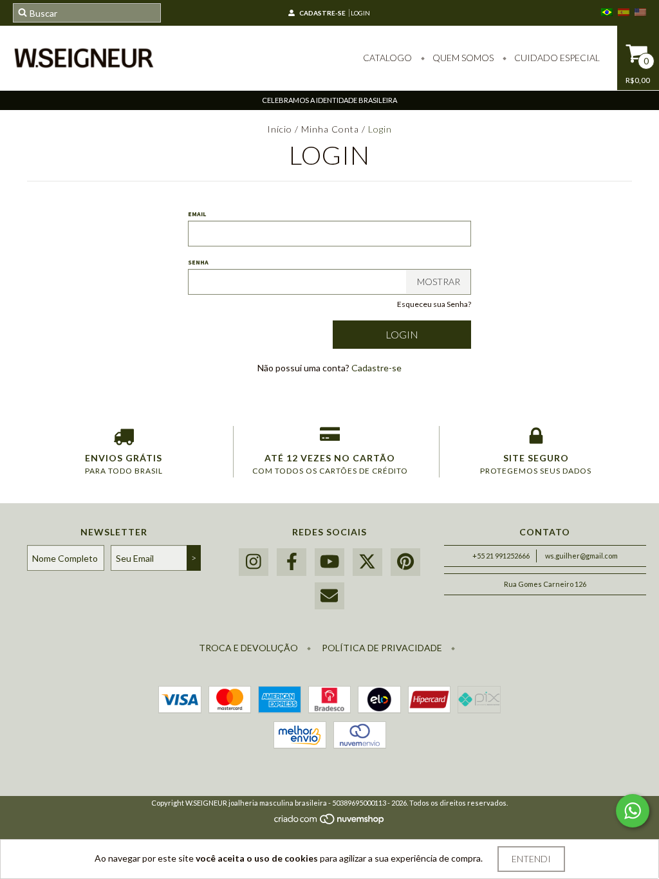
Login (360, 13)
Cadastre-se (322, 13)
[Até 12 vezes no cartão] (330, 439)
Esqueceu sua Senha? (434, 304)
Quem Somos (462, 57)
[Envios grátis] (123, 439)
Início (279, 129)
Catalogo (387, 57)
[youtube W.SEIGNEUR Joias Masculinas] (329, 562)
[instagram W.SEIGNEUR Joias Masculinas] (253, 562)
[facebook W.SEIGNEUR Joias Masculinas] (291, 562)
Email (197, 214)
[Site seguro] (536, 439)
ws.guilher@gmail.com (581, 555)
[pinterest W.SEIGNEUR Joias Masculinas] (405, 562)
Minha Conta (330, 129)
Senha (198, 262)
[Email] (329, 596)
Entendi (531, 858)
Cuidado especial (556, 57)
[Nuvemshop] (330, 823)
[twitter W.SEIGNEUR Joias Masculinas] (367, 562)
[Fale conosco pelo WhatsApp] (632, 811)
